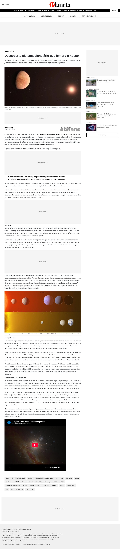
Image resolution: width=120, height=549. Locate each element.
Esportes (59, 10)
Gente (45, 10)
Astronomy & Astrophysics (18, 478)
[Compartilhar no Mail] (75, 129)
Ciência (61, 16)
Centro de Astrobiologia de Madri (44, 478)
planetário (54, 485)
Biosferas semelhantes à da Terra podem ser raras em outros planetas (36, 179)
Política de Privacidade (8, 544)
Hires (23, 482)
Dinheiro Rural (31, 10)
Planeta (52, 10)
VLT (32, 489)
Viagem (73, 16)
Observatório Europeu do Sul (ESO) (52, 134)
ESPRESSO (69, 478)
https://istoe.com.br (7, 541)
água (71, 240)
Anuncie (114, 10)
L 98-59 (62, 482)
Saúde (39, 10)
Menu (65, 10)
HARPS (17, 482)
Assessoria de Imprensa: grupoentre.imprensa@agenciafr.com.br (33, 544)
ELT (57, 478)
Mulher (80, 10)
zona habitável (41, 145)
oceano (25, 485)
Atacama (30, 478)
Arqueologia (46, 16)
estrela (77, 478)
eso (62, 478)
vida (43, 190)
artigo (25, 149)
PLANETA (46, 485)
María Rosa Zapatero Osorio (13, 485)
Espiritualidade (89, 16)
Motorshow (73, 10)
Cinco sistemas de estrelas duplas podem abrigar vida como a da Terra (36, 177)
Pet (95, 10)
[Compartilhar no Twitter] (65, 129)
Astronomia (29, 16)
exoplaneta (9, 482)
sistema (62, 485)
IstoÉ (15, 10)
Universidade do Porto (17, 489)
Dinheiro (22, 10)
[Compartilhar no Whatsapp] (68, 129)
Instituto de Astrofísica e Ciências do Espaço (39, 482)
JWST (55, 482)
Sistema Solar (70, 485)
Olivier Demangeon (35, 485)
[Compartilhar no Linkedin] (72, 129)
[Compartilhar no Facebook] (61, 129)
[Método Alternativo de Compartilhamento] (78, 129)
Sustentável (88, 10)
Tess (7, 489)
